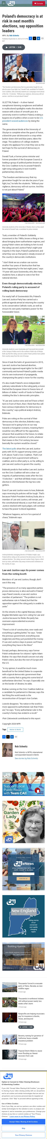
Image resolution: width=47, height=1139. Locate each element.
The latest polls (9, 448)
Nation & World (15, 730)
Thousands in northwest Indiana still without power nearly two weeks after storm (30, 1001)
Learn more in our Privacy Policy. (22, 1116)
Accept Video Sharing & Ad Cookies (23, 1122)
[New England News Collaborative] (23, 916)
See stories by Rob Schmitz (26, 758)
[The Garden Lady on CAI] (23, 822)
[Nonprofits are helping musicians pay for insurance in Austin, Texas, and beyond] (9, 1017)
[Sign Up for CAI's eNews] (23, 869)
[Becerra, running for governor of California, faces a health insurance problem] (9, 1039)
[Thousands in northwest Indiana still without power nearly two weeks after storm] (9, 1002)
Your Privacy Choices (23, 1135)
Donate (40, 3)
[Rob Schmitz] (7, 750)
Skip (23, 1128)
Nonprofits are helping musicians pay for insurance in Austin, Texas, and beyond (31, 1016)
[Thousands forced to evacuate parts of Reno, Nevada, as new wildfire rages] (9, 987)
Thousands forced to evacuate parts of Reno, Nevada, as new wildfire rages (30, 986)
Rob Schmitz (14, 35)
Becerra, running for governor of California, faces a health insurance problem (30, 1038)
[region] (23, 1105)
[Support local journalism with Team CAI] (23, 784)
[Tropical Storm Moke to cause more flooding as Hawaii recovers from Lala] (9, 1055)
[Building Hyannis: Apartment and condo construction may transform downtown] (23, 956)
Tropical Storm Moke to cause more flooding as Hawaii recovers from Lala (30, 1053)
